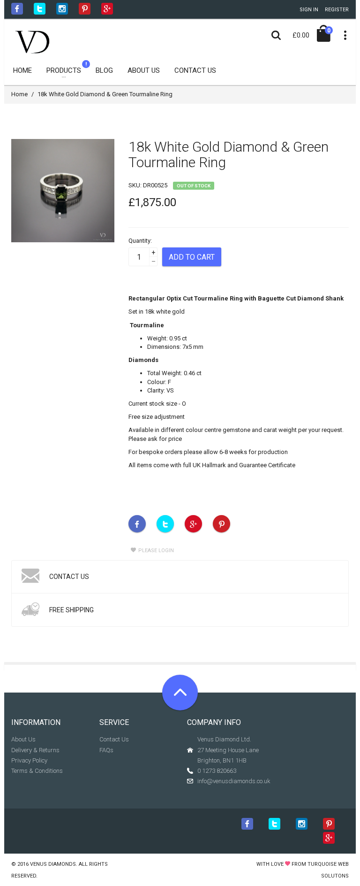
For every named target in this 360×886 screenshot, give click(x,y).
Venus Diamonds (53, 864)
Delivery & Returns (35, 750)
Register (337, 10)
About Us (23, 739)
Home (19, 94)
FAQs (106, 750)
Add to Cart (192, 257)
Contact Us (114, 739)
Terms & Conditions (37, 770)
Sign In (309, 10)
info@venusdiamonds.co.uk (233, 781)
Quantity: (140, 240)
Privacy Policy (29, 760)
